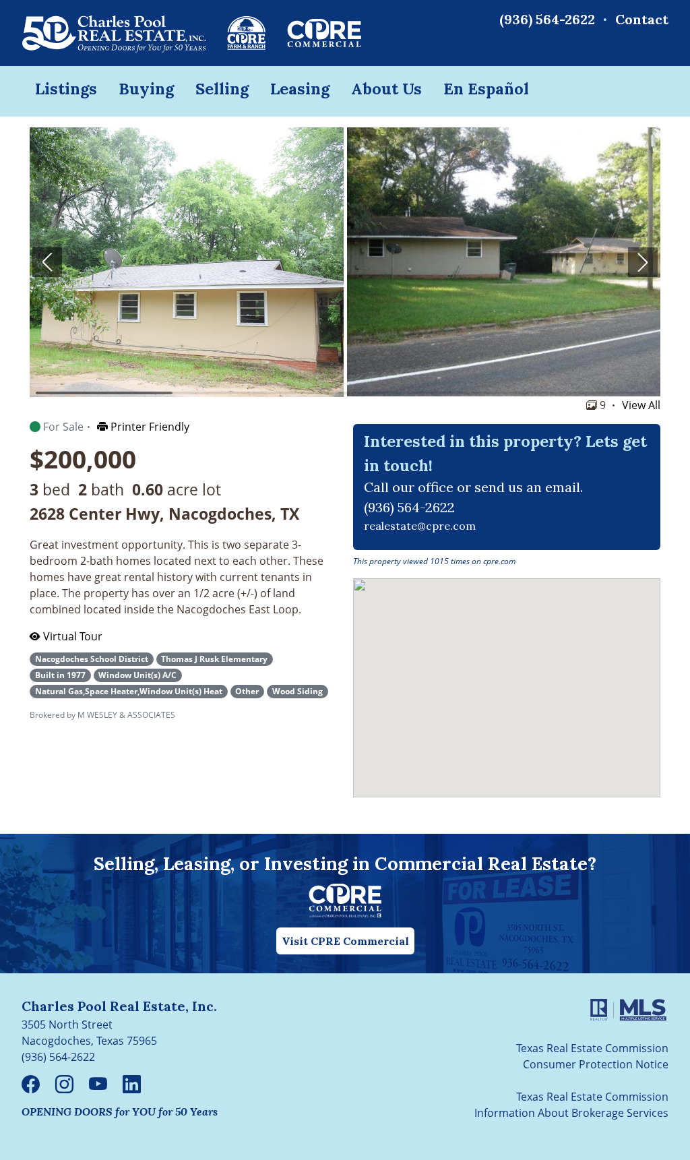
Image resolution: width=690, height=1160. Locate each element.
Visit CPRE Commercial (345, 941)
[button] (47, 262)
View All (641, 405)
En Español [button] (486, 88)
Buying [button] (146, 88)
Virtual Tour (71, 636)
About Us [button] (386, 88)
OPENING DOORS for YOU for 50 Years (120, 1111)
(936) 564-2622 (547, 19)
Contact (641, 19)
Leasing (300, 88)
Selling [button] (222, 88)
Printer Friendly (148, 426)
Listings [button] (66, 88)
